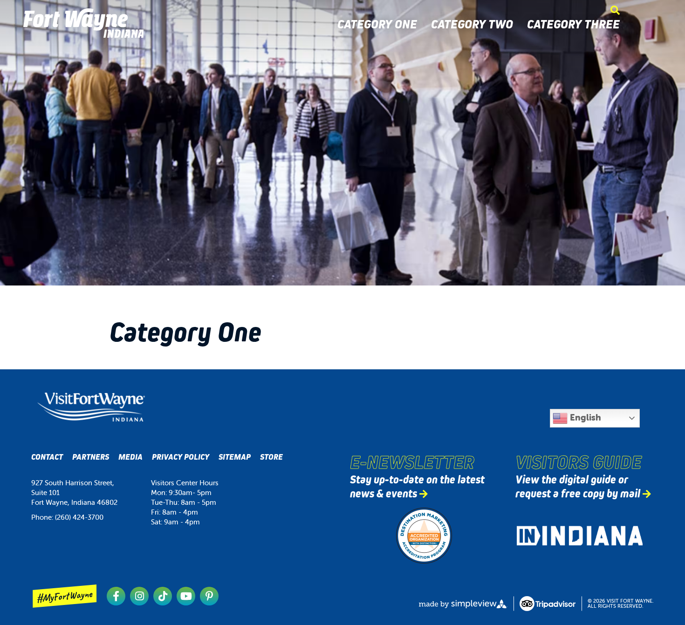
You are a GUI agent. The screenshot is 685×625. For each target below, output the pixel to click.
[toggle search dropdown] (615, 10)
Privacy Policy (180, 457)
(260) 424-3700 (79, 517)
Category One (377, 24)
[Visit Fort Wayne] (83, 23)
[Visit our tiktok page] (162, 596)
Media (130, 457)
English (584, 417)
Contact (47, 457)
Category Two (472, 24)
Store (271, 457)
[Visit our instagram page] (139, 596)
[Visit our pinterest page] (209, 596)
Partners (90, 457)
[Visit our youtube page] (186, 596)
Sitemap (235, 457)
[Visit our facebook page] (116, 596)
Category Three (573, 24)
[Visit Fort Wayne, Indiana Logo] (91, 407)
